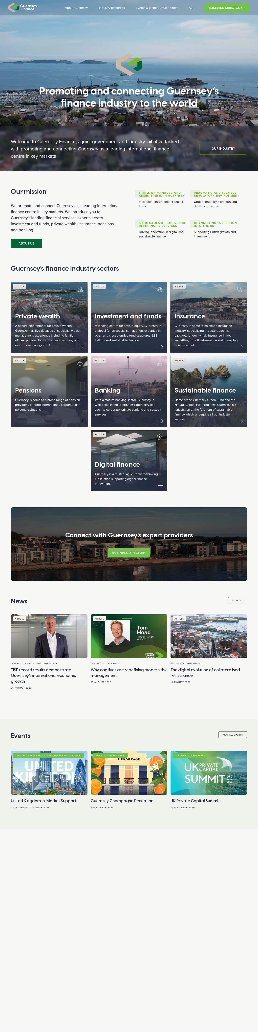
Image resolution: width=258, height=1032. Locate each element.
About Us (27, 243)
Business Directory (225, 7)
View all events (233, 734)
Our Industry (223, 148)
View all (237, 600)
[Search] (191, 7)
